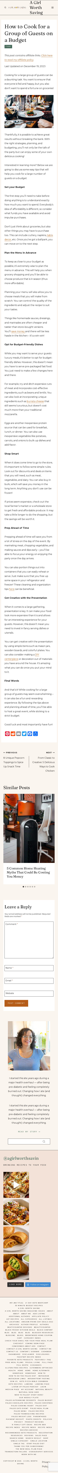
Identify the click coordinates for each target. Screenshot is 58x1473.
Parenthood (39, 1416)
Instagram (43, 1376)
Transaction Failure (16, 1452)
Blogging (10, 1335)
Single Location (38, 1441)
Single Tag (19, 1444)
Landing (28, 1384)
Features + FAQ (43, 1360)
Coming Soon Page (35, 1343)
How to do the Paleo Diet (22, 1376)
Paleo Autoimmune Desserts (21, 1400)
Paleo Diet (41, 1406)
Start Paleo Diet (35, 1444)
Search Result (33, 1438)
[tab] (23, 886)
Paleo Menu (20, 1411)
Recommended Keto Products (21, 1433)
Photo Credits (33, 1419)
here (11, 589)
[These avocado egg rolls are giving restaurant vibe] (16, 1267)
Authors (44, 1324)
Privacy (18, 1422)
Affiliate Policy (40, 1316)
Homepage (18, 1373)
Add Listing (39, 1314)
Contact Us (12, 1351)
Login (43, 1387)
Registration (46, 1433)
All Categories (29, 1319)
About (50, 1311)
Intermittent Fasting (39, 1379)
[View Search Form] (5, 7)
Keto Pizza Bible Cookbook (34, 1381)
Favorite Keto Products (20, 1360)
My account (27, 1389)
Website (9, 993)
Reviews (28, 1435)
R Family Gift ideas (22, 1425)
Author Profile (29, 1324)
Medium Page (12, 1389)
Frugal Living (32, 1362)
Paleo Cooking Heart (22, 1406)
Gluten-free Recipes (16, 1368)
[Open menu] (52, 8)
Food (8, 46)
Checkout (18, 1343)
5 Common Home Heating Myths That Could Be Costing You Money (28, 872)
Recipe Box (40, 1425)
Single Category (19, 1441)
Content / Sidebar (29, 1351)
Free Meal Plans (14, 1362)
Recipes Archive (29, 1430)
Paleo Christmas (44, 1403)
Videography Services (41, 1452)
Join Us (14, 1381)
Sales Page (41, 1435)
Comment (11, 924)
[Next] (50, 839)
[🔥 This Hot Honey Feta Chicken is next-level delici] (16, 1212)
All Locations (12, 1322)
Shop (45, 1438)
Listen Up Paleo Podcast (25, 1387)
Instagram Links (17, 1379)
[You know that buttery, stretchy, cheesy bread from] (16, 1185)
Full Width (22, 1365)
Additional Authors (19, 1316)
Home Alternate (41, 1370)
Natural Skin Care (29, 1392)
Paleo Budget (45, 1400)
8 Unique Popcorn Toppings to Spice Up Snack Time (13, 760)
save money (18, 331)
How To (41, 1373)
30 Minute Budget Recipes (29, 1305)
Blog (7, 1333)
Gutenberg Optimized (41, 1368)
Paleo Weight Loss (21, 1416)
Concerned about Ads (23, 1346)
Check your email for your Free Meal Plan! (29, 1341)
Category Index (32, 1338)
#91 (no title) (16, 1303)
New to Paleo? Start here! (29, 1395)
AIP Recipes (12, 1319)
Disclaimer (28, 1354)
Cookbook (46, 1351)
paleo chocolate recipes (19, 1403)
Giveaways (36, 1365)
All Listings (45, 1319)
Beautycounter (42, 1327)
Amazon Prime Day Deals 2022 (37, 1322)
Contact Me (46, 1349)
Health (12, 1370)
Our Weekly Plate (29, 1398)
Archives (14, 1324)
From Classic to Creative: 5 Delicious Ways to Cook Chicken (43, 762)
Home (20, 1370)
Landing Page (42, 1384)
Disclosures (42, 1354)
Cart (19, 1338)
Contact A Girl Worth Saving (22, 1349)
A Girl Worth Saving (29, 1308)
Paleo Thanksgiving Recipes (29, 1414)
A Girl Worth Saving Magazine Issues (25, 1311)
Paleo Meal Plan (39, 1408)
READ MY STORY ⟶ (29, 1132)
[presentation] (29, 828)
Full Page (47, 1362)
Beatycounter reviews (19, 1327)
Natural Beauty (44, 1389)
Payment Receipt (15, 1419)
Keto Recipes (16, 1384)
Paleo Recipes (36, 1411)
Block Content (45, 1330)
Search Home (17, 1438)
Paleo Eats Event (19, 1408)
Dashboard (14, 1354)
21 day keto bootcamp (36, 1303)
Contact (41, 1346)
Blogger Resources (42, 1333)
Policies (47, 1419)
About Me (26, 1314)
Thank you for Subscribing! (29, 1446)
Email (9, 980)
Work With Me (29, 1454)
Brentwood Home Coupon (38, 1335)
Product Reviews (34, 1422)
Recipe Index (13, 1427)
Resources (17, 1435)
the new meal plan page (29, 1449)
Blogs (20, 1335)
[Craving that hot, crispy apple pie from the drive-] (16, 1239)
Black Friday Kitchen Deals (20, 1330)
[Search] (44, 1141)
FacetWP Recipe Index (29, 1357)
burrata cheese (35, 401)
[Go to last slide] (8, 839)
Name (9, 968)
